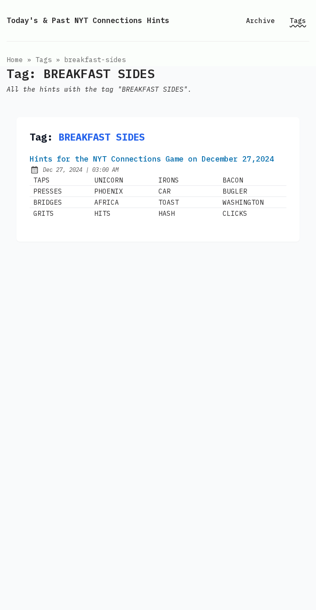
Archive (260, 20)
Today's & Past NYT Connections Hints (88, 20)
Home (15, 59)
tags (43, 59)
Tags (298, 20)
